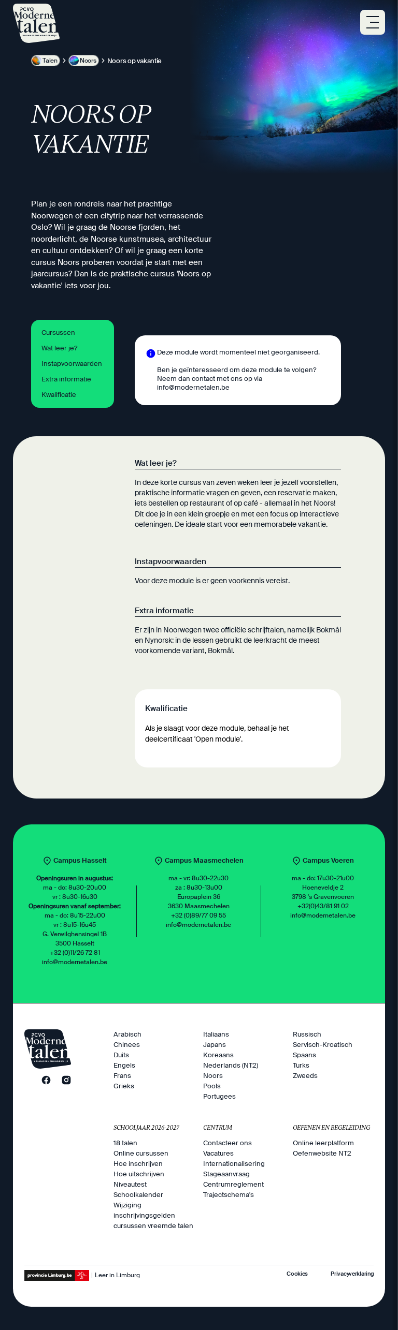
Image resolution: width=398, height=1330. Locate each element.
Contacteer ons (227, 1143)
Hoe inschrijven (138, 1163)
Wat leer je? (59, 348)
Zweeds (305, 1075)
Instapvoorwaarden (71, 363)
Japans (214, 1044)
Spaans (304, 1055)
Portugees (219, 1096)
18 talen (125, 1143)
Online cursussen (140, 1153)
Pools (212, 1086)
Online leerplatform (323, 1143)
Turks (301, 1065)
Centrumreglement (233, 1184)
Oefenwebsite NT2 (322, 1153)
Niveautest (130, 1184)
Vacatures (218, 1153)
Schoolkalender (138, 1194)
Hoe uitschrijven (138, 1174)
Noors (213, 1075)
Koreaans (218, 1055)
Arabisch (127, 1034)
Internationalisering (234, 1163)
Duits (121, 1055)
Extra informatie (66, 379)
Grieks (123, 1086)
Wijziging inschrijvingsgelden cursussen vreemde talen (153, 1215)
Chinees (126, 1044)
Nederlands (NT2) (230, 1065)
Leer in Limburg (117, 1275)
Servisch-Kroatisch (322, 1044)
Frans (122, 1075)
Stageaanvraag (226, 1174)
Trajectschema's (228, 1194)
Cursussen (58, 332)
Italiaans (216, 1034)
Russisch (307, 1034)
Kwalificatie (58, 394)
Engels (124, 1065)
